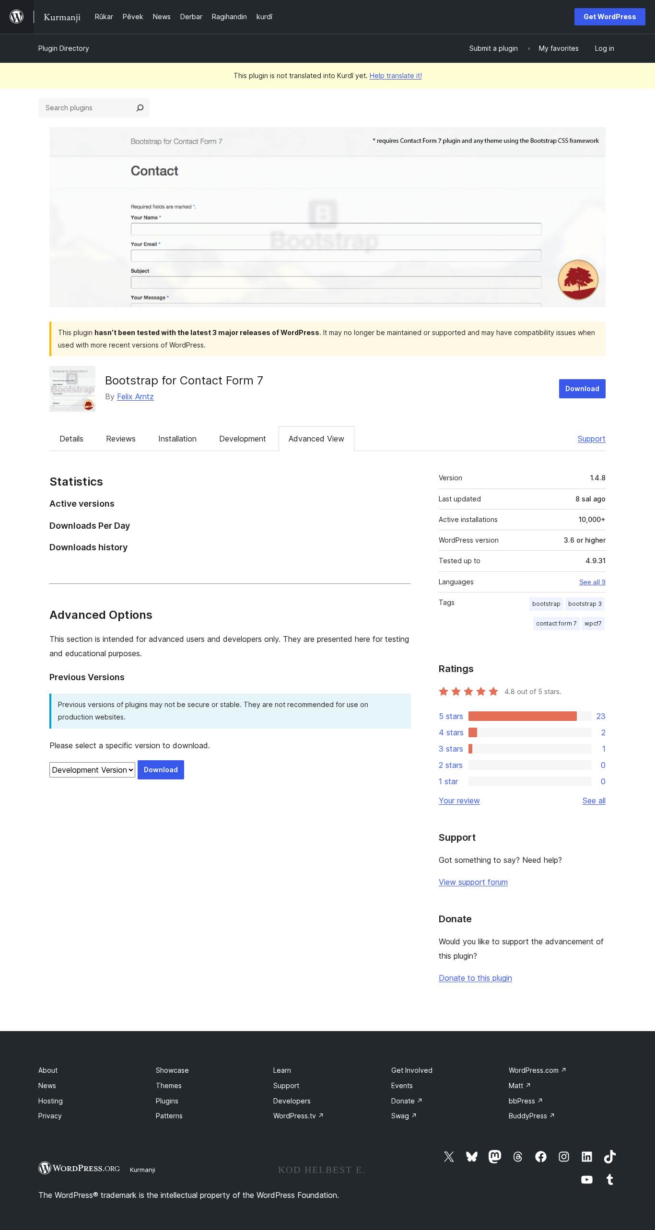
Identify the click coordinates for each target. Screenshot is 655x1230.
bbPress (526, 1101)
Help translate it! (396, 75)
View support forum (473, 882)
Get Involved (412, 1070)
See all (594, 800)
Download (582, 388)
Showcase (172, 1070)
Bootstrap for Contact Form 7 (184, 380)
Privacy (50, 1116)
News (47, 1085)
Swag (404, 1116)
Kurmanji (142, 1169)
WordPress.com (538, 1070)
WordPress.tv (298, 1116)
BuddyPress (532, 1116)
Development (242, 438)
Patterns (169, 1116)
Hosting (50, 1101)
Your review (459, 800)
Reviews (121, 438)
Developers (292, 1101)
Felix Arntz (135, 396)
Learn (282, 1070)
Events (402, 1085)
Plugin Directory (63, 48)
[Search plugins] (140, 107)
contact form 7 (556, 623)
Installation (177, 438)
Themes (169, 1085)
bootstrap (546, 603)
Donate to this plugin (475, 978)
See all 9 (592, 582)
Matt (520, 1085)
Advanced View (316, 438)
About (48, 1070)
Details (71, 438)
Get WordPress (610, 16)
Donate (407, 1101)
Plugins (167, 1101)
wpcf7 (593, 623)
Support (592, 438)
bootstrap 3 (585, 603)
